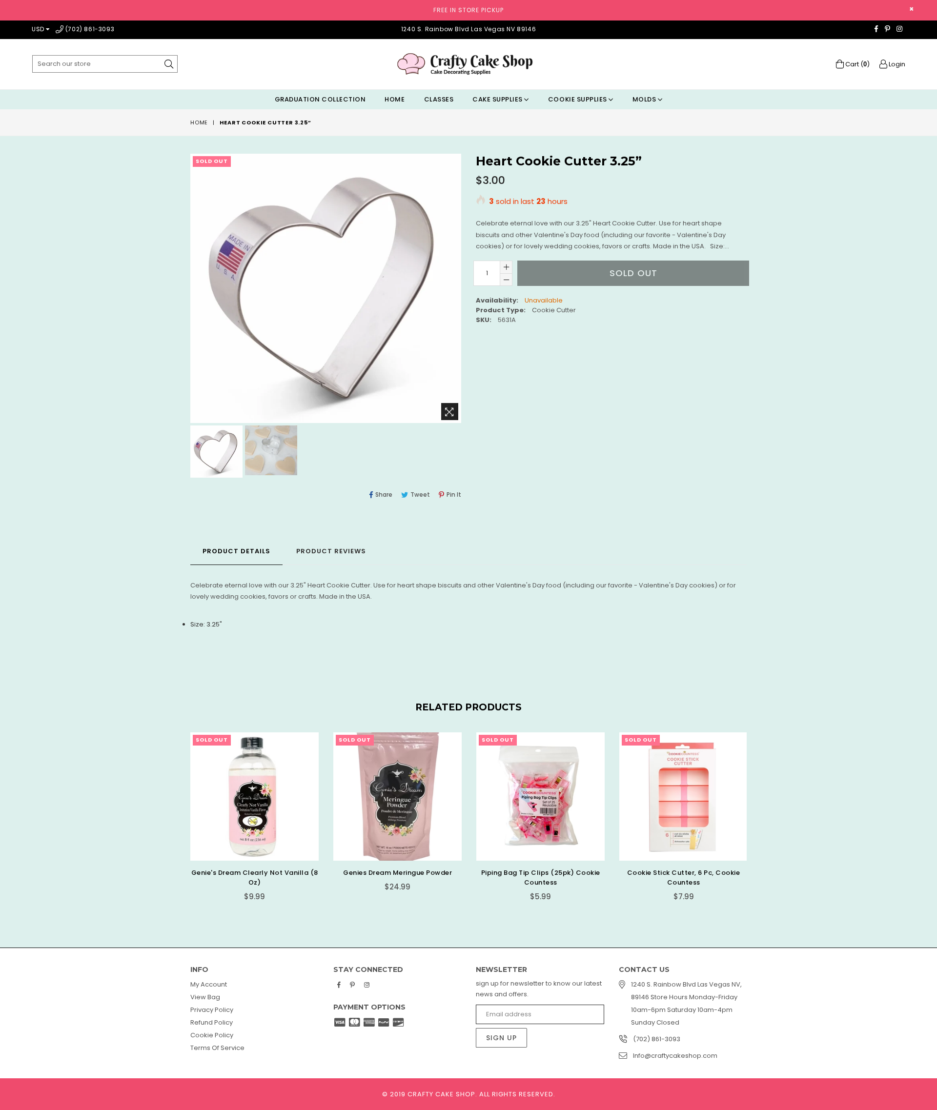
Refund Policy (211, 1022)
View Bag (205, 997)
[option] (215, 452)
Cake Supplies (498, 99)
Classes (439, 99)
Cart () (857, 64)
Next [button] (756, 809)
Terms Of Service (217, 1047)
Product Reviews (331, 551)
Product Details (236, 551)
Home (395, 99)
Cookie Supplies (578, 99)
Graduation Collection (320, 99)
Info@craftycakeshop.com (675, 1055)
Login (896, 64)
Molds (645, 99)
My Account (208, 984)
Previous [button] (180, 809)
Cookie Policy (211, 1035)
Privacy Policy (211, 1009)
